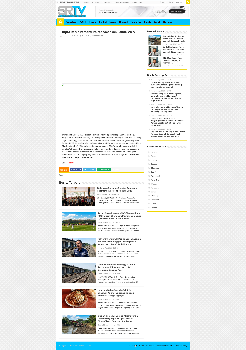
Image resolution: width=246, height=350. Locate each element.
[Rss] (173, 2)
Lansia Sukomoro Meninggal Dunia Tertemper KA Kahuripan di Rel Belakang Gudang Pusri (116, 267)
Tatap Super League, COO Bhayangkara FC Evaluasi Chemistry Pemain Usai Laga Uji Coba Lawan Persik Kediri (119, 216)
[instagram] (166, 2)
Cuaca (153, 204)
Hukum (92, 22)
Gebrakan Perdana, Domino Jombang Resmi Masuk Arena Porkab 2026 (117, 189)
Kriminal (103, 22)
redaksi (86, 2)
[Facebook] (160, 2)
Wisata (154, 184)
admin (72, 163)
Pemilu (147, 22)
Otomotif (155, 200)
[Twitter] (163, 2)
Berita (153, 192)
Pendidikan (135, 22)
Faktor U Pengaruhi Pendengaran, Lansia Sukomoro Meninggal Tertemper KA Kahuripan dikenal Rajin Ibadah (119, 242)
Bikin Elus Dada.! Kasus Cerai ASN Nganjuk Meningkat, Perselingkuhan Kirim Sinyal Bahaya (173, 63)
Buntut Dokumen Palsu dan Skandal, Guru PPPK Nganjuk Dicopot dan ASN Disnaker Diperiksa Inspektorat (174, 52)
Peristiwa (155, 188)
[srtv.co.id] (72, 11)
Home (60, 21)
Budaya (112, 22)
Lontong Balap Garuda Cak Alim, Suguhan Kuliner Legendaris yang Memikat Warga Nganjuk (116, 293)
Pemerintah (71, 22)
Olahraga (155, 196)
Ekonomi (123, 22)
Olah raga (167, 22)
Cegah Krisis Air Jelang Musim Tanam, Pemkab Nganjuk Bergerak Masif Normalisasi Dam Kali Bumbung (118, 319)
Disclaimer (106, 2)
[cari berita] (188, 2)
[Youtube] (170, 2)
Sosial (157, 22)
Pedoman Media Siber (121, 2)
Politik (83, 22)
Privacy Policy (137, 2)
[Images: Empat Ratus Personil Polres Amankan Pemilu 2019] (101, 60)
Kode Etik (95, 2)
